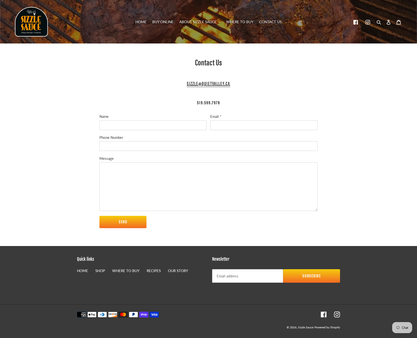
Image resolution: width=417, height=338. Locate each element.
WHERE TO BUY (125, 270)
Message (106, 158)
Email (215, 116)
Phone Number (111, 137)
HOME (82, 270)
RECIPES (154, 270)
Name (104, 116)
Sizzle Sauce (305, 327)
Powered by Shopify (327, 327)
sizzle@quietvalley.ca (208, 83)
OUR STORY (178, 270)
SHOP (100, 270)
